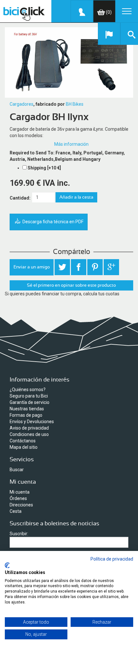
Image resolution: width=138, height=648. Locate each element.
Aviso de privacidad (29, 428)
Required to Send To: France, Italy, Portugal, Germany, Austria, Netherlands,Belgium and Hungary (67, 156)
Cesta (16, 511)
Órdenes (18, 498)
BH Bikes (74, 104)
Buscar (17, 469)
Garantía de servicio (29, 402)
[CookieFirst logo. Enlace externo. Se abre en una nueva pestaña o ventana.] (7, 565)
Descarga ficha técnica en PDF (52, 221)
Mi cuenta (20, 492)
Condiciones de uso (29, 434)
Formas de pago (26, 415)
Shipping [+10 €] (44, 167)
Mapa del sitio (24, 447)
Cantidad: (20, 198)
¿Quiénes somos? (28, 389)
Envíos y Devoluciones (32, 421)
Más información (71, 144)
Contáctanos (23, 440)
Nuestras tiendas (27, 408)
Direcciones (21, 504)
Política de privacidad (112, 559)
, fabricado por (49, 104)
